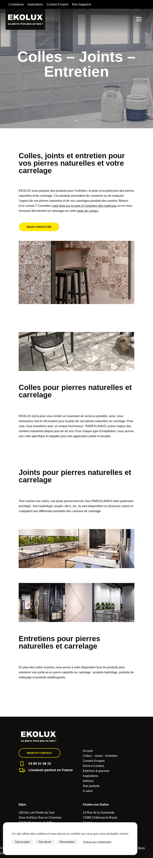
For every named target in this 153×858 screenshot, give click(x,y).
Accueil (88, 750)
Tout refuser (44, 842)
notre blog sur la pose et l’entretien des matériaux (84, 205)
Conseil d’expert (57, 4)
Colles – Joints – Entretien (100, 755)
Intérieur (88, 781)
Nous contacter (39, 226)
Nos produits (91, 786)
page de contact (87, 210)
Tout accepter (22, 842)
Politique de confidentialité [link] (97, 842)
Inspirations (35, 4)
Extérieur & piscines (96, 770)
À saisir (88, 791)
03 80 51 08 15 (40, 763)
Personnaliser (67, 842)
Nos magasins (81, 4)
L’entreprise (16, 4)
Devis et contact (39, 752)
